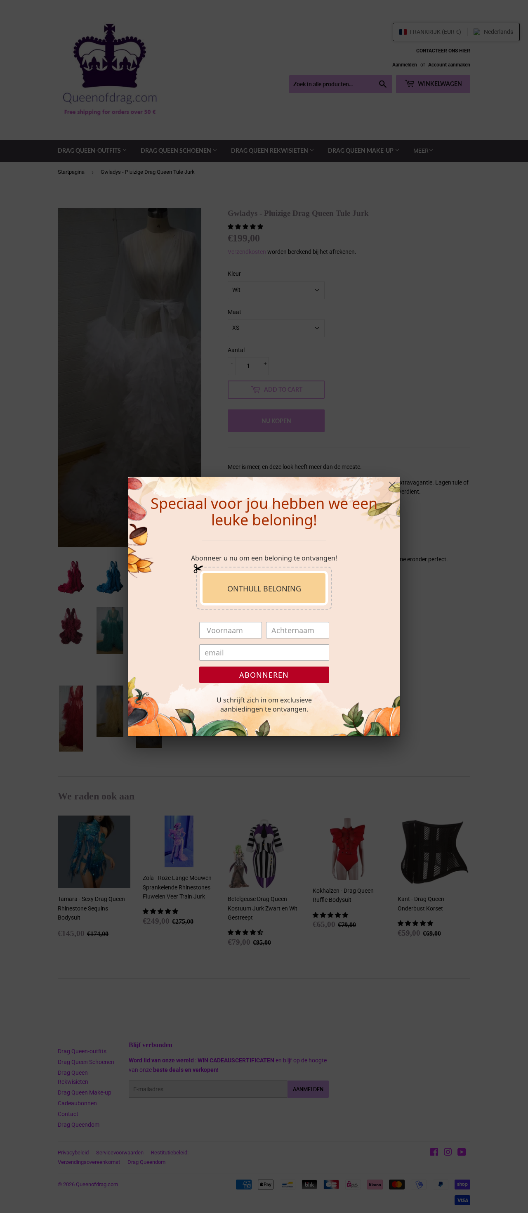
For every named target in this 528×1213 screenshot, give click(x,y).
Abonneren (264, 675)
